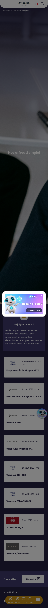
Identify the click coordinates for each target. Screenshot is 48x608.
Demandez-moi (33, 310)
